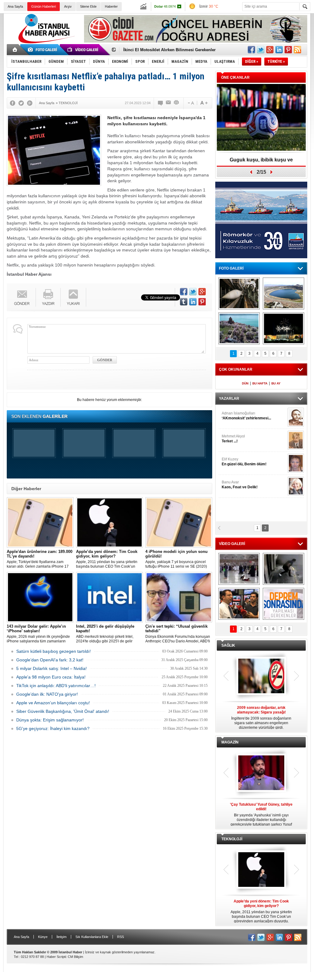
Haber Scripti (56, 957)
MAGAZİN (230, 742)
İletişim (61, 937)
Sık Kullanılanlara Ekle (91, 937)
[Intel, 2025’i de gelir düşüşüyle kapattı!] (109, 597)
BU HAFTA (259, 383)
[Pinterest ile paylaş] (288, 49)
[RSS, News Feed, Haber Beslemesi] (297, 49)
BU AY (276, 383)
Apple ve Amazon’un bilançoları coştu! (53, 702)
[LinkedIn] (193, 301)
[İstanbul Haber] (45, 43)
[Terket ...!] (296, 440)
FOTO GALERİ (231, 268)
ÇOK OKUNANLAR (235, 369)
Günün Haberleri (43, 6)
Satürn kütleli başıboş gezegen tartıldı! (53, 651)
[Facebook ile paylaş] (251, 49)
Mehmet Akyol (233, 438)
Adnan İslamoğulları (246, 415)
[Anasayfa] (15, 49)
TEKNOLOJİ (231, 839)
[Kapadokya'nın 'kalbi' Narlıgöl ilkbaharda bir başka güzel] (283, 293)
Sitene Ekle (88, 6)
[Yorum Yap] (160, 103)
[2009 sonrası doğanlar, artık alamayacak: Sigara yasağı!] (261, 676)
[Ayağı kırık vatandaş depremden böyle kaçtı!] (283, 569)
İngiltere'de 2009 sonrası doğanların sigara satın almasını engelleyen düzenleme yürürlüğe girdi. (261, 717)
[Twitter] (21, 103)
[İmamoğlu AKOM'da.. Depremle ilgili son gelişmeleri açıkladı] (239, 604)
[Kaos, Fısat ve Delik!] (296, 486)
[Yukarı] (73, 297)
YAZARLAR (229, 398)
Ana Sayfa (15, 6)
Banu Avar (240, 484)
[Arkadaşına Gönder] (168, 103)
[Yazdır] (176, 103)
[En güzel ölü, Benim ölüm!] (296, 463)
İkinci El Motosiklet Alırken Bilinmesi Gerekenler (169, 49)
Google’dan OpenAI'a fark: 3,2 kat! (49, 659)
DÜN (245, 383)
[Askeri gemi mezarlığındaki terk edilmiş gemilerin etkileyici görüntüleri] (239, 293)
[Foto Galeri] (43, 49)
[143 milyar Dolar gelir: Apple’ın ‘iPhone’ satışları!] (40, 597)
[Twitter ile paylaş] (260, 49)
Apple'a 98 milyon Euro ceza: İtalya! (51, 677)
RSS (120, 937)
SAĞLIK (228, 645)
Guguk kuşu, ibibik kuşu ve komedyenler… (261, 162)
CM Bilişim (75, 957)
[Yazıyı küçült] (190, 103)
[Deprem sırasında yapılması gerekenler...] (283, 604)
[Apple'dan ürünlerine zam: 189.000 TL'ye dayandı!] (40, 522)
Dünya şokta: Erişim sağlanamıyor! (50, 719)
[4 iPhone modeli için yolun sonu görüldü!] (178, 522)
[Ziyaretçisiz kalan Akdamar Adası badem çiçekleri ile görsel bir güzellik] (239, 328)
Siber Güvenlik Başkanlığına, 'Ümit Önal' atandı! (62, 711)
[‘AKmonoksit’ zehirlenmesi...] (296, 417)
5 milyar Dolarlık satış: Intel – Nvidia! (51, 668)
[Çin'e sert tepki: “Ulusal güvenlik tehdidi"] (178, 597)
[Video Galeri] (83, 49)
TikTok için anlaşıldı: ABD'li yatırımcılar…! (56, 685)
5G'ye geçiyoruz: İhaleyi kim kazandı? (53, 728)
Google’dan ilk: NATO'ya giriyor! (47, 694)
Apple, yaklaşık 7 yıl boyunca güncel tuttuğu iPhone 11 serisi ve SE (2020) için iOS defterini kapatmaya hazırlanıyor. (176, 559)
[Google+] (30, 103)
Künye (43, 937)
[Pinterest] (202, 301)
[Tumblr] (183, 301)
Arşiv (68, 6)
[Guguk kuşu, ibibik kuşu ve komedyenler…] (261, 118)
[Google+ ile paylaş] (270, 49)
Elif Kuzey (244, 461)
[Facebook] (12, 103)
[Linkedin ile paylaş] (279, 49)
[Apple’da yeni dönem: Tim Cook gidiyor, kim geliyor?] (109, 522)
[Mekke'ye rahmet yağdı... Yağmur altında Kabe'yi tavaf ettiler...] (239, 569)
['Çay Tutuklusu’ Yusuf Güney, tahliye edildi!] (261, 773)
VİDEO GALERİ (232, 544)
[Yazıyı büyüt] (204, 103)
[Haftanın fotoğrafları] (283, 328)
